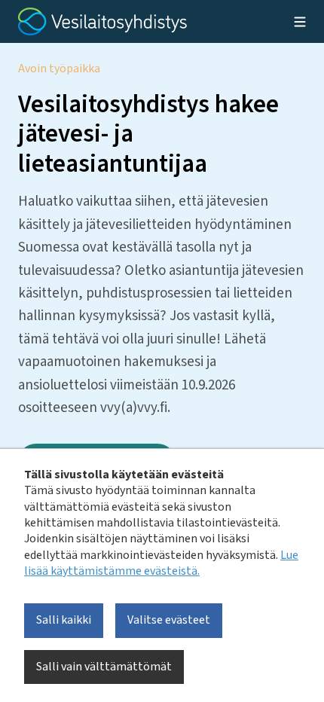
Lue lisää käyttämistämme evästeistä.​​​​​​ (161, 563)
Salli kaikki (63, 620)
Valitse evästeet (168, 620)
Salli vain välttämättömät (104, 666)
